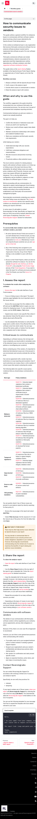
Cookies (12, 811)
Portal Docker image (28, 266)
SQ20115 (18, 460)
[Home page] (4, 8)
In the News (33, 770)
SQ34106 (18, 473)
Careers (34, 757)
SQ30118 (18, 444)
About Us (33, 753)
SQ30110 (18, 436)
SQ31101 (18, 492)
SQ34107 (18, 477)
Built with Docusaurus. (7, 815)
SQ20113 (18, 388)
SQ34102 (18, 469)
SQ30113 (18, 452)
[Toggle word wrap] (30, 714)
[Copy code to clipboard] (33, 714)
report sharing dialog (19, 581)
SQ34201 (18, 483)
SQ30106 (18, 411)
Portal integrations (20, 268)
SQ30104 (18, 398)
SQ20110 (18, 382)
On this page (8, 19)
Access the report (10, 290)
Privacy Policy (4, 811)
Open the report (10, 563)
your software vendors (24, 607)
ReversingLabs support (25, 603)
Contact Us (33, 761)
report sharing (22, 69)
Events (34, 765)
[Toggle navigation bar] (2, 3)
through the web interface (18, 264)
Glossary (33, 774)
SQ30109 (18, 429)
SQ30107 (18, 417)
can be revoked (23, 589)
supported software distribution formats (15, 65)
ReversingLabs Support (16, 695)
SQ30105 (18, 405)
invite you (18, 240)
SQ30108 (18, 423)
